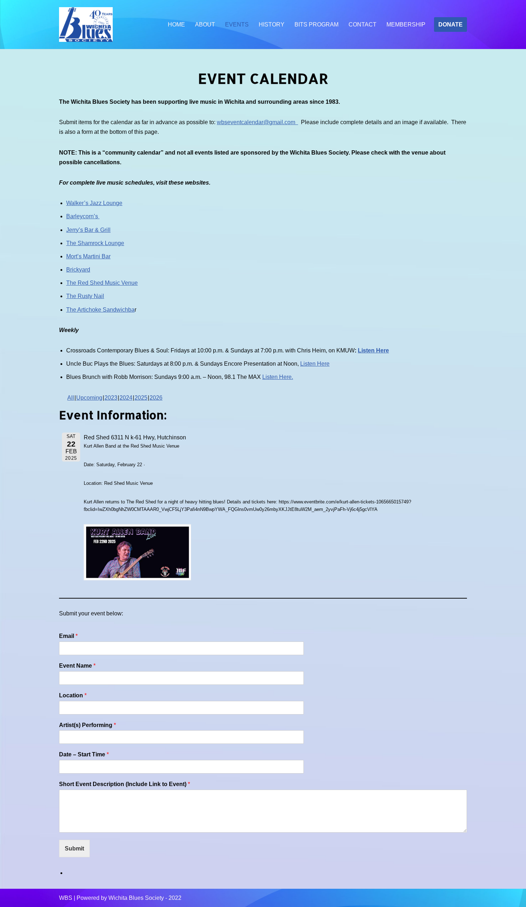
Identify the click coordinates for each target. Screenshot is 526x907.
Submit (74, 848)
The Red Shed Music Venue (102, 283)
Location (73, 695)
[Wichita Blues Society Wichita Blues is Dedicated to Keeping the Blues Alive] (86, 24)
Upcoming (89, 398)
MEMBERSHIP (405, 24)
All (70, 398)
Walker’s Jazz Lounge (94, 203)
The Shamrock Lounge (95, 243)
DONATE (450, 24)
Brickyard (78, 270)
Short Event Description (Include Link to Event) (124, 784)
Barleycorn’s (82, 216)
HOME (176, 24)
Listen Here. (277, 377)
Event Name (77, 666)
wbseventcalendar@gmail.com (257, 122)
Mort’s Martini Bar (88, 256)
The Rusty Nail (85, 296)
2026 (156, 398)
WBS (65, 898)
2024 (126, 398)
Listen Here (373, 350)
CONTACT (362, 24)
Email (68, 636)
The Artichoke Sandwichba (100, 310)
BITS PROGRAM (316, 24)
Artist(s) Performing (87, 725)
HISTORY (271, 24)
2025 (141, 398)
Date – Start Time (84, 754)
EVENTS (237, 24)
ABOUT (205, 24)
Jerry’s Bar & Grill (88, 230)
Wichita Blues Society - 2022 (144, 898)
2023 (110, 398)
